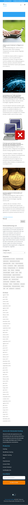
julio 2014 (5, 405)
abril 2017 (5, 352)
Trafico (10, 284)
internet (5, 270)
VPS (4, 458)
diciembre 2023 (6, 321)
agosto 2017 (6, 343)
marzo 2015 (5, 392)
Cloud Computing (15, 49)
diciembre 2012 (6, 418)
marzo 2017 (5, 354)
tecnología (5, 284)
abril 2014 (5, 412)
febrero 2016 (6, 379)
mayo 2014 (5, 410)
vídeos (22, 286)
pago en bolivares (16, 274)
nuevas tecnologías (7, 274)
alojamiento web (19, 258)
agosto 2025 (6, 308)
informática (21, 268)
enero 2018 (5, 339)
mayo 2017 (5, 350)
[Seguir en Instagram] (12, 488)
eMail (15, 265)
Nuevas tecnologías (11, 199)
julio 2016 (5, 368)
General (16, 51)
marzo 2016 (5, 376)
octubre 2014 (6, 399)
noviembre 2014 (6, 396)
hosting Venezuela (11, 268)
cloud (13, 263)
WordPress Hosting (8, 452)
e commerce (10, 265)
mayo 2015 (5, 387)
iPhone (12, 270)
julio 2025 (5, 310)
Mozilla (12, 272)
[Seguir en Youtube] (16, 488)
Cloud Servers (6, 461)
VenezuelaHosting (7, 286)
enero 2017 (5, 359)
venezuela (22, 284)
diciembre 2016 (6, 361)
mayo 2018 (5, 330)
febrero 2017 (6, 357)
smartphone (12, 281)
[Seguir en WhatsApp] (20, 488)
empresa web (20, 265)
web (4, 288)
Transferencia (16, 284)
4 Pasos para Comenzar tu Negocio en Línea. (13, 45)
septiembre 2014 (7, 401)
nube (20, 272)
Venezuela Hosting (16, 286)
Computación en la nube (8, 51)
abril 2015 (5, 390)
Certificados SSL (7, 470)
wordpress (18, 288)
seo (9, 279)
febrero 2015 (6, 394)
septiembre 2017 (7, 341)
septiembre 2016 (7, 365)
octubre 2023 (6, 326)
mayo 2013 (5, 414)
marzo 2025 (5, 312)
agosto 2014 (6, 403)
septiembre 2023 (7, 328)
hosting (4, 268)
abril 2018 (5, 332)
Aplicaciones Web (7, 49)
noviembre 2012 (6, 421)
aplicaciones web (6, 263)
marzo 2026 (5, 301)
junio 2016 (5, 370)
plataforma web (6, 277)
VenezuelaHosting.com (10, 47)
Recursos (13, 277)
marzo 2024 (5, 319)
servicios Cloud (15, 279)
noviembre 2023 (6, 323)
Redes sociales (20, 277)
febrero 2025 (6, 314)
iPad (9, 270)
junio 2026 (5, 299)
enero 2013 (5, 416)
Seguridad (21, 51)
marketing (17, 270)
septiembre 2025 (7, 306)
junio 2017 (5, 348)
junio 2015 (5, 385)
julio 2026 (5, 297)
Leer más (14, 14)
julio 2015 (5, 383)
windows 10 (11, 288)
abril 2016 (5, 374)
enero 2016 (5, 381)
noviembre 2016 (6, 363)
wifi (7, 288)
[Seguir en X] (8, 488)
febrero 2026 (6, 303)
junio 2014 (5, 407)
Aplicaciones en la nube (15, 261)
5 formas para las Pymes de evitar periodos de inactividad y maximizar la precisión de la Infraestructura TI (13, 144)
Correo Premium (7, 467)
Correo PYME (6, 464)
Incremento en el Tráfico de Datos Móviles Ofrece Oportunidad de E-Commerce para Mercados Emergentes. (13, 96)
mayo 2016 (5, 372)
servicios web (6, 281)
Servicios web (6, 52)
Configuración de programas (18, 148)
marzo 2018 (5, 334)
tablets (18, 281)
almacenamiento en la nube (9, 258)
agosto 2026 (6, 294)
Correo (4, 265)
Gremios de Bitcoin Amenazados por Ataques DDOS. (12, 193)
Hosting (9, 150)
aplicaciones (5, 261)
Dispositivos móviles (10, 100)
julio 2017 (5, 345)
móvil (17, 272)
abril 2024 (5, 317)
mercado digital (6, 272)
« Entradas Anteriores (8, 217)
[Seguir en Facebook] (4, 488)
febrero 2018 (6, 337)
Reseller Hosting (7, 455)
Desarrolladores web (16, 197)
